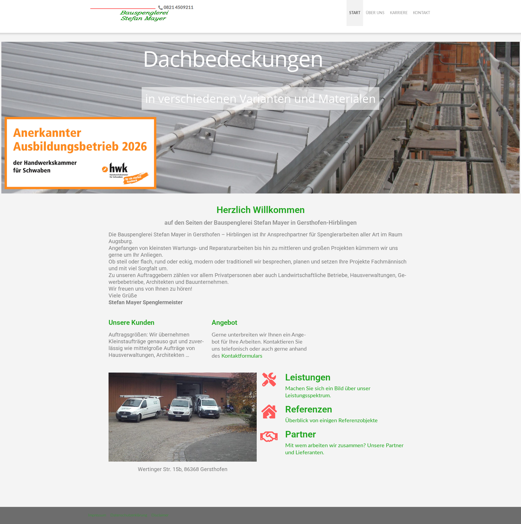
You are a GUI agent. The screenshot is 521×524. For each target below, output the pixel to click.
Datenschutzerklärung (128, 515)
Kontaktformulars (241, 356)
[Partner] (269, 436)
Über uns (375, 13)
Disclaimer (160, 515)
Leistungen (308, 377)
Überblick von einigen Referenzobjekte (331, 420)
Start (354, 13)
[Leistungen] (269, 379)
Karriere (399, 13)
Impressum (97, 515)
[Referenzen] (269, 411)
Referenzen (308, 409)
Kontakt (421, 13)
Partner (300, 434)
